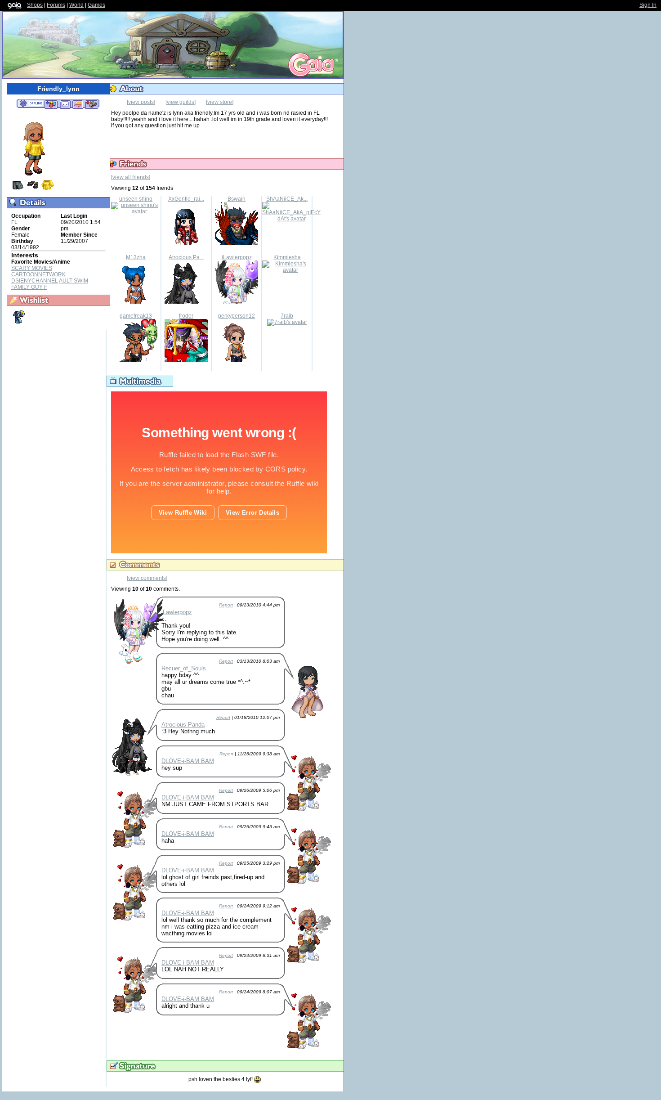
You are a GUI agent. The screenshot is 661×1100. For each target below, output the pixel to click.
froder (186, 316)
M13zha (136, 257)
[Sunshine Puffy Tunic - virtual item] (47, 189)
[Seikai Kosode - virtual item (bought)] (18, 322)
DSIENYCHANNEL (34, 281)
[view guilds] (180, 102)
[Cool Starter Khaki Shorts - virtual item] (18, 189)
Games (96, 5)
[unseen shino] (136, 211)
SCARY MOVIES (31, 268)
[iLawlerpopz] (236, 302)
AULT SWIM (73, 281)
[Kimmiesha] (287, 270)
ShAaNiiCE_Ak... (287, 199)
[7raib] (287, 322)
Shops (35, 5)
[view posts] (141, 102)
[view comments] (147, 578)
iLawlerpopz (237, 257)
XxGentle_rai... (186, 199)
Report (226, 604)
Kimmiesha (287, 257)
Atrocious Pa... (186, 257)
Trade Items (77, 104)
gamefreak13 (136, 316)
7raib (287, 316)
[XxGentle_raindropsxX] (186, 243)
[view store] (219, 102)
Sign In (648, 5)
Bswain (237, 199)
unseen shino (135, 199)
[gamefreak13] (135, 360)
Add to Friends (51, 104)
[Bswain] (236, 243)
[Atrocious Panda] (186, 302)
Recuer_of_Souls (183, 668)
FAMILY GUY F (29, 287)
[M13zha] (135, 302)
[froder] (186, 360)
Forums (56, 5)
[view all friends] (130, 177)
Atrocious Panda (183, 724)
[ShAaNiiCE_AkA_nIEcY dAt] (291, 219)
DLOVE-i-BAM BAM (187, 761)
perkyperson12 (236, 316)
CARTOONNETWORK (38, 274)
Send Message (64, 104)
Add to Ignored (91, 104)
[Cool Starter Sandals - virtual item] (33, 189)
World (76, 5)
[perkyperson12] (236, 360)
